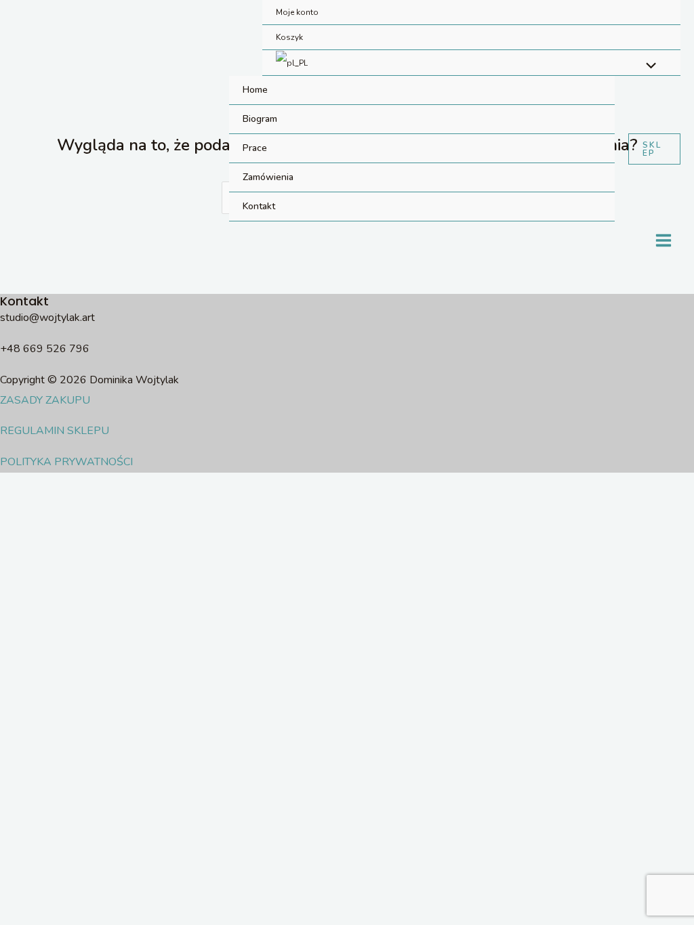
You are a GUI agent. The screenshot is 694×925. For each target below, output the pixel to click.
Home (255, 89)
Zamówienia (268, 177)
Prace (255, 148)
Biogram (260, 118)
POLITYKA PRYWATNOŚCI (66, 461)
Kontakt (259, 206)
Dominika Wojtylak (77, 148)
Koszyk (289, 37)
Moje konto (297, 12)
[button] (654, 149)
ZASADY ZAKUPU (45, 400)
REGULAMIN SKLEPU (54, 430)
